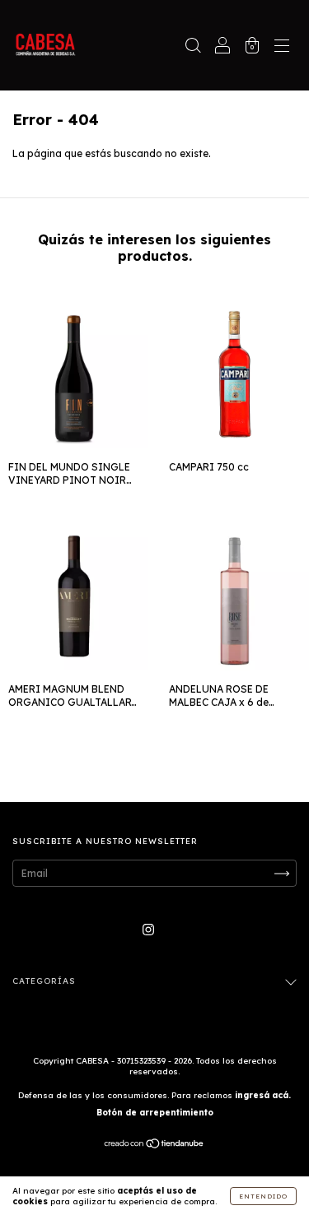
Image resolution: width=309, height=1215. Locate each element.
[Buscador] (193, 47)
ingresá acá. (263, 1095)
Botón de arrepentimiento (154, 1112)
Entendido (263, 1196)
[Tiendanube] (154, 1145)
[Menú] (282, 47)
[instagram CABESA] (148, 929)
